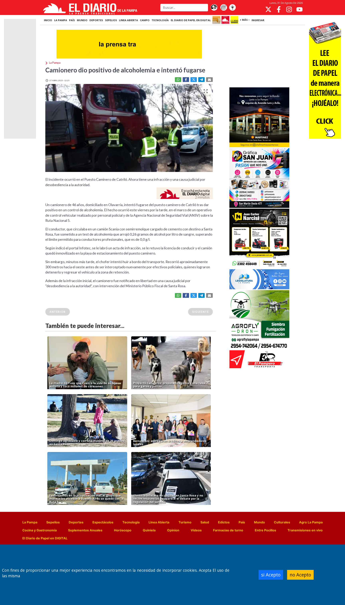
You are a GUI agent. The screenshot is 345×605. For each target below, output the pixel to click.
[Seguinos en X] (268, 9)
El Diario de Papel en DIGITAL (191, 20)
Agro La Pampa (311, 522)
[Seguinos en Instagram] (289, 9)
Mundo (259, 522)
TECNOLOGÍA (160, 20)
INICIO (48, 20)
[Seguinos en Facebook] (279, 9)
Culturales (282, 522)
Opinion (173, 530)
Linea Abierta (159, 522)
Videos (196, 530)
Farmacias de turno (228, 530)
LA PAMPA (60, 20)
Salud (204, 522)
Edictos (224, 522)
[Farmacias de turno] (232, 7)
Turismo (184, 522)
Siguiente (200, 311)
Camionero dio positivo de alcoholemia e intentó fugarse (125, 70)
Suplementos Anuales (85, 530)
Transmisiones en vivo (305, 530)
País (242, 522)
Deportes (76, 522)
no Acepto (300, 574)
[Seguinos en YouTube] (299, 9)
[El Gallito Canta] (214, 7)
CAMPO (145, 20)
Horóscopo (122, 530)
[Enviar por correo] (209, 79)
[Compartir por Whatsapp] (178, 79)
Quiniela (149, 530)
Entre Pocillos (265, 530)
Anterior (58, 311)
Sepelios (53, 522)
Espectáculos (102, 522)
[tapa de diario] (223, 7)
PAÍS (72, 20)
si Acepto (271, 574)
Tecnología (131, 522)
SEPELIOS (111, 20)
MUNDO (82, 20)
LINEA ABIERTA (128, 20)
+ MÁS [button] (244, 20)
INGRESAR (258, 20)
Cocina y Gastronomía (39, 530)
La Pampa (29, 522)
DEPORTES (96, 20)
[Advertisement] (259, 57)
